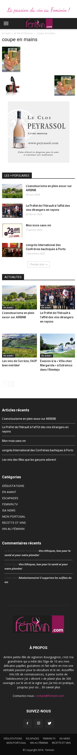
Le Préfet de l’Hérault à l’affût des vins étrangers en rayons (57, 317)
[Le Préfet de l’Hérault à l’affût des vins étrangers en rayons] (12, 211)
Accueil (6, 33)
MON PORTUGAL (13, 516)
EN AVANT (8, 307)
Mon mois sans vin (38, 225)
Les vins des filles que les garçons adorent (29, 459)
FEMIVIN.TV (10, 504)
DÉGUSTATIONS (13, 486)
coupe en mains (19, 39)
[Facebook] (27, 723)
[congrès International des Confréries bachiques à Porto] (12, 250)
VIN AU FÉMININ (13, 529)
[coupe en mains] (11, 71)
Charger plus (37, 264)
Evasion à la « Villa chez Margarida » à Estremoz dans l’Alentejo (56, 365)
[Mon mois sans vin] (12, 230)
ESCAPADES (10, 498)
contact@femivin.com (49, 696)
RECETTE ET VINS (14, 523)
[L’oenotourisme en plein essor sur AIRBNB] (12, 191)
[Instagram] (38, 723)
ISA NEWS (8, 510)
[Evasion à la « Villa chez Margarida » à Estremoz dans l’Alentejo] (57, 346)
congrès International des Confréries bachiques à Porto (37, 450)
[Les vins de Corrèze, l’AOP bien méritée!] (19, 346)
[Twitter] (50, 723)
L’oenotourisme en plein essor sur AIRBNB (29, 418)
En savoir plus (51, 687)
